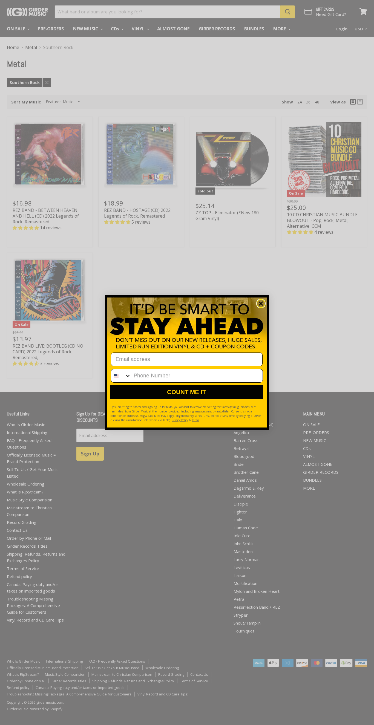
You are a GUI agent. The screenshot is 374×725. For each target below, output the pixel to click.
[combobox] (121, 375)
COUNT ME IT (186, 392)
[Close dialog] (261, 303)
